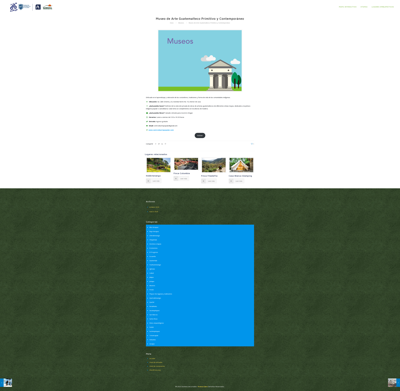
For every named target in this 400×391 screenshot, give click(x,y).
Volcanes (152, 340)
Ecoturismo (153, 248)
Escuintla (152, 256)
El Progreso (153, 252)
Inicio (172, 23)
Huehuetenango (155, 265)
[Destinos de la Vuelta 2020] (31, 7)
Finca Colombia (182, 173)
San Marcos (153, 315)
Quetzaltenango (155, 298)
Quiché (151, 302)
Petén (151, 290)
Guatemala (153, 260)
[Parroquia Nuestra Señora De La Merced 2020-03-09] (394, 383)
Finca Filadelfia (209, 176)
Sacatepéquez (154, 310)
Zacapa (151, 344)
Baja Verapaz (154, 231)
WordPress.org (155, 370)
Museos (181, 23)
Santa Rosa (153, 319)
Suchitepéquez (154, 331)
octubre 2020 (154, 207)
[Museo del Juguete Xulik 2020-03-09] (6, 383)
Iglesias (152, 269)
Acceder (152, 358)
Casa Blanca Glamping (240, 176)
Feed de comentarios (157, 366)
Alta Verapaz (153, 227)
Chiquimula (153, 240)
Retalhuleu (153, 306)
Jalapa (151, 277)
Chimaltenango (154, 236)
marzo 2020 (153, 211)
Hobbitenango (153, 175)
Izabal (151, 273)
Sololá (151, 327)
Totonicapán (153, 335)
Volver (200, 135)
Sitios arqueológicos (156, 323)
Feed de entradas (155, 362)
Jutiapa (151, 281)
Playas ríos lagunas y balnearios (160, 294)
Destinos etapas (155, 244)
